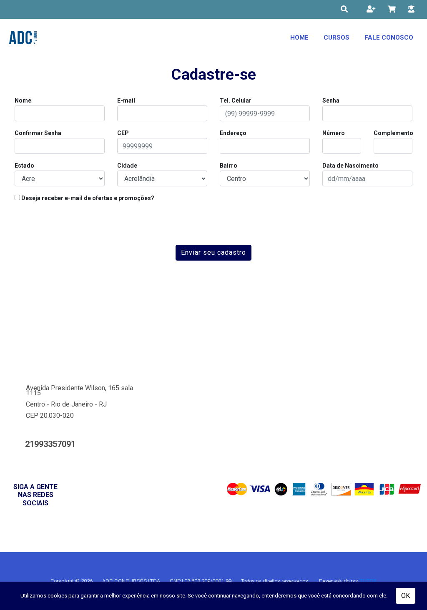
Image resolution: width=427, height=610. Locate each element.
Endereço (233, 133)
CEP (123, 133)
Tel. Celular (235, 100)
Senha (330, 100)
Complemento (393, 133)
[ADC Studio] (23, 37)
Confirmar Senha (38, 133)
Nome (23, 100)
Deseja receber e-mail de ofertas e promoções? (87, 198)
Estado (24, 165)
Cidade (127, 165)
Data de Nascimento (350, 165)
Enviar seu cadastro (213, 252)
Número (333, 133)
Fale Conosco (388, 37)
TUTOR (368, 581)
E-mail (126, 100)
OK (405, 596)
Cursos (336, 37)
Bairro (228, 165)
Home (299, 37)
